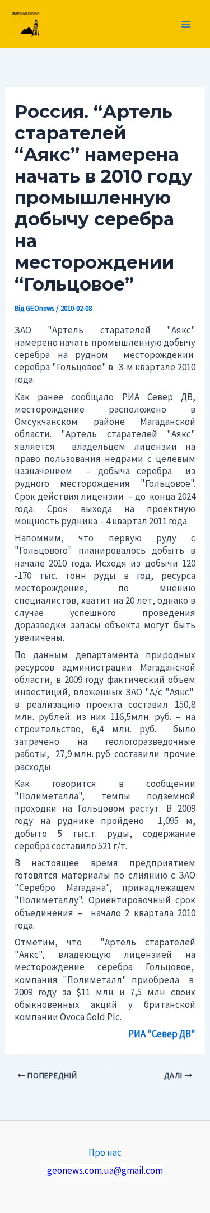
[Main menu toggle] (186, 24)
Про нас (105, 1152)
